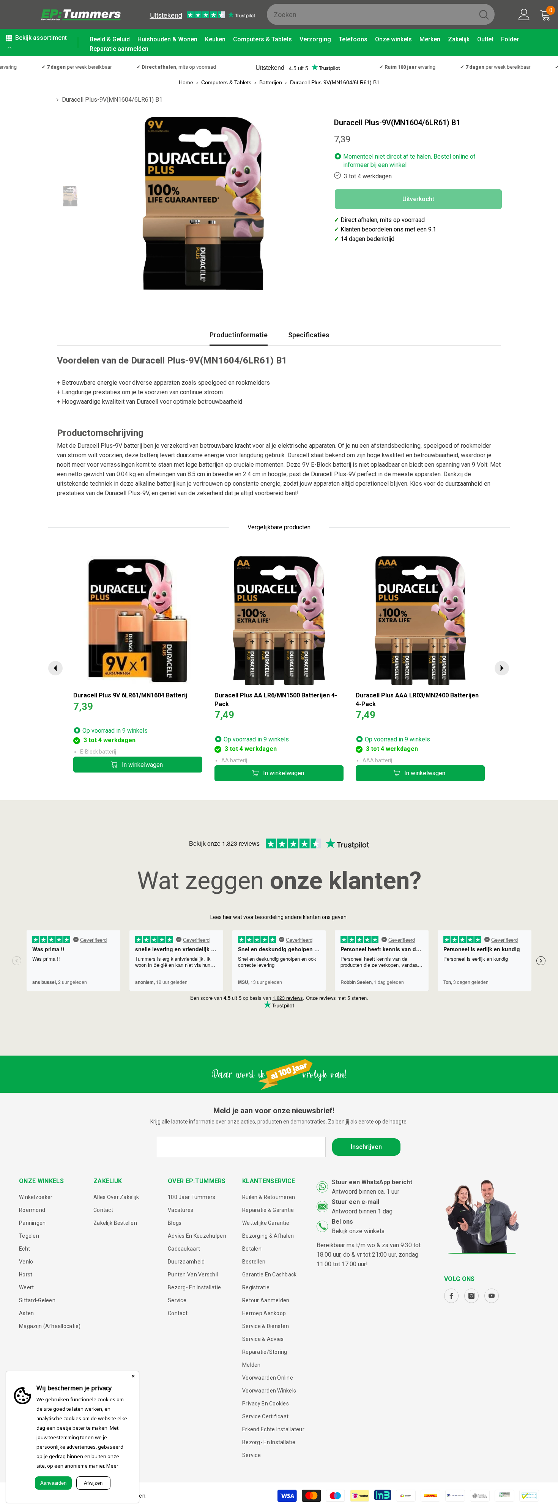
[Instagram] (471, 1296)
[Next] (502, 668)
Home (186, 82)
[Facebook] (451, 1296)
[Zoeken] (381, 14)
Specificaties (308, 335)
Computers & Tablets (226, 82)
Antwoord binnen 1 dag (362, 1211)
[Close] (133, 1377)
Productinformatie (239, 335)
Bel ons (342, 1221)
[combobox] (370, 14)
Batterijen (270, 82)
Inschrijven (366, 1146)
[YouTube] (491, 1296)
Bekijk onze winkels (358, 1231)
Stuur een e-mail (355, 1201)
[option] (203, 203)
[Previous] (55, 668)
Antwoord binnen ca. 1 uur (365, 1191)
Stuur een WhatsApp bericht (372, 1182)
